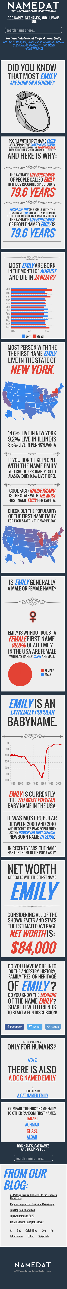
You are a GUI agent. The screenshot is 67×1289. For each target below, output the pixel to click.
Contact (42, 1271)
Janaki (32, 1118)
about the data (34, 48)
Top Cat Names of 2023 (22, 1216)
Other (31, 1236)
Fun (52, 1230)
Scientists (43, 1236)
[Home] (33, 1266)
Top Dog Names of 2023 (22, 1210)
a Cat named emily (32, 1095)
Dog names (16, 17)
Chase (32, 1131)
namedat (23, 1271)
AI (11, 1230)
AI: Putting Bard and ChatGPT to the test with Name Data (33, 1196)
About (49, 1271)
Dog (44, 1230)
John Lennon (16, 1236)
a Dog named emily (32, 1077)
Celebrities (31, 1230)
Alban (32, 1137)
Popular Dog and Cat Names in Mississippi (32, 1204)
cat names (32, 17)
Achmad (32, 1124)
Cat (19, 1230)
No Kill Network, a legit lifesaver (26, 1222)
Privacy (35, 1271)
